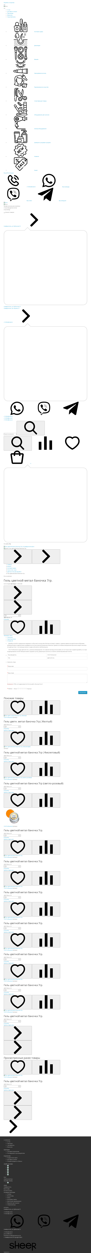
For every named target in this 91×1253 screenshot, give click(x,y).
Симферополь (7, 1187)
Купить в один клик (9, 730)
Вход (5, 173)
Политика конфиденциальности (12, 1235)
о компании (7, 1140)
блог (5, 1177)
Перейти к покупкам (9, 2)
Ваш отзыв (11, 673)
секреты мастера (8, 1179)
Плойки (9, 1194)
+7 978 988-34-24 (8, 420)
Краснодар (7, 1189)
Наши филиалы (11, 17)
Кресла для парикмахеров (14, 1201)
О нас (8, 10)
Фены (8, 1197)
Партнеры (10, 1143)
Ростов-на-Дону (8, 1190)
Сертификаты (10, 1145)
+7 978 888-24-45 (8, 418)
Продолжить (82, 692)
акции (5, 1185)
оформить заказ (8, 635)
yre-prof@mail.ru (8, 1234)
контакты (6, 1207)
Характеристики (11, 639)
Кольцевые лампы (12, 1199)
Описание (10, 637)
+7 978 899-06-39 (8, 322)
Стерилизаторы (11, 1205)
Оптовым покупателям (13, 1151)
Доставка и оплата (12, 11)
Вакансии (9, 15)
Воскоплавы (10, 1196)
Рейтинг (10, 688)
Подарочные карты (12, 1157)
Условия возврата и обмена (14, 1161)
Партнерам (10, 13)
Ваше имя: (11, 666)
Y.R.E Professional (8, 717)
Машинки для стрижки (13, 1203)
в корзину (6, 619)
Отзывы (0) (10, 641)
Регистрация (10, 173)
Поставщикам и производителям (16, 1153)
